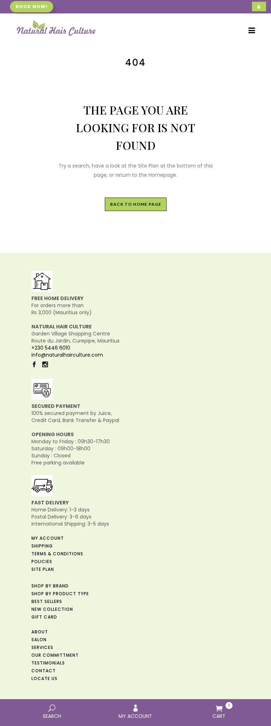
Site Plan (42, 569)
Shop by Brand (50, 586)
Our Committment (55, 655)
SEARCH (52, 716)
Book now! (32, 6)
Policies (41, 561)
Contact (43, 671)
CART (221, 711)
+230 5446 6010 (50, 347)
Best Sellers (46, 601)
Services (42, 647)
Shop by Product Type (60, 594)
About (39, 632)
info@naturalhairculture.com (67, 354)
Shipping (42, 546)
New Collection (52, 609)
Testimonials (48, 663)
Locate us (44, 678)
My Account (47, 538)
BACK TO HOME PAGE (135, 204)
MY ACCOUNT (135, 716)
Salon (39, 640)
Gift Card (44, 617)
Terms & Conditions (57, 554)
